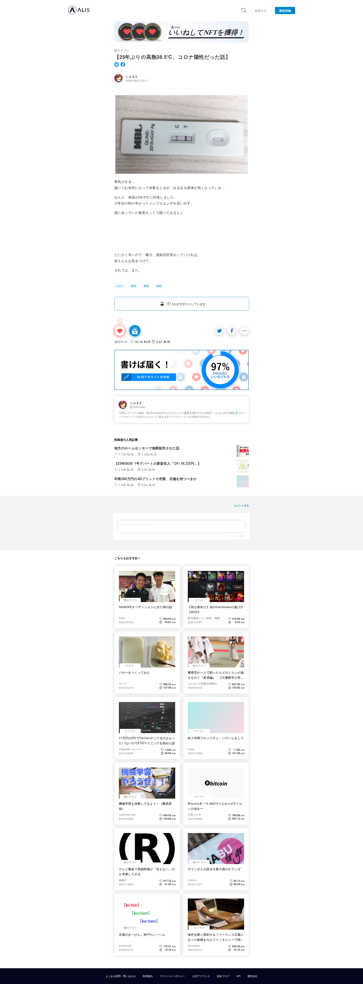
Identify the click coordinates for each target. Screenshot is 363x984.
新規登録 (285, 10)
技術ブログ (223, 976)
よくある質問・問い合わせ (120, 976)
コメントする (237, 535)
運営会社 (252, 976)
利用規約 (148, 976)
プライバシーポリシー (172, 976)
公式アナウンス (201, 976)
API (239, 976)
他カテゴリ (121, 50)
